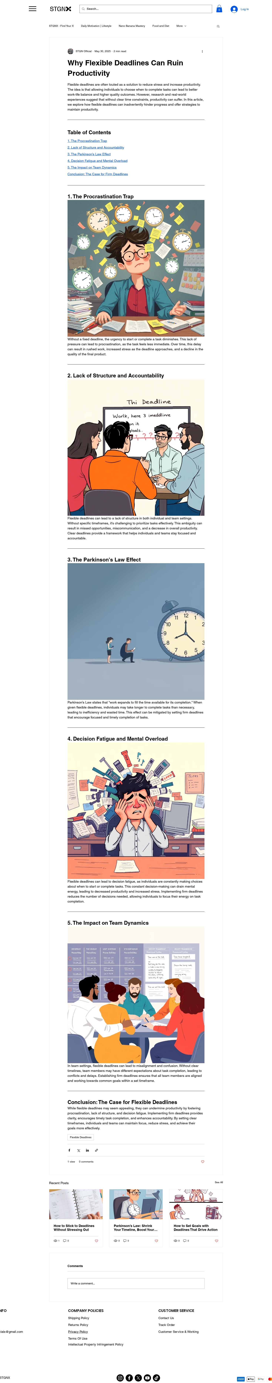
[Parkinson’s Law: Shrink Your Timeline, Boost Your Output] (136, 1204)
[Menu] (32, 8)
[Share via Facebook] (69, 1150)
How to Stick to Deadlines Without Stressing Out (74, 1228)
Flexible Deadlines (80, 1137)
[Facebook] (129, 1378)
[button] (219, 8)
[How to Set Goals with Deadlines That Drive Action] (196, 1204)
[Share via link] (96, 1150)
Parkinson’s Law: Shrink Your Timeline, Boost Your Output (134, 1228)
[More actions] (202, 51)
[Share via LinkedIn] (87, 1150)
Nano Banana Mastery (132, 25)
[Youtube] (147, 1378)
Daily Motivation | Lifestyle (96, 25)
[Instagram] (120, 1378)
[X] (138, 1378)
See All (219, 1182)
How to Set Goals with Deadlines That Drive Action (196, 1228)
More (180, 25)
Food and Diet (160, 25)
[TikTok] (156, 1378)
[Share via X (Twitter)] (78, 1150)
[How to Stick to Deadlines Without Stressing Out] (76, 1204)
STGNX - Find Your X (61, 25)
